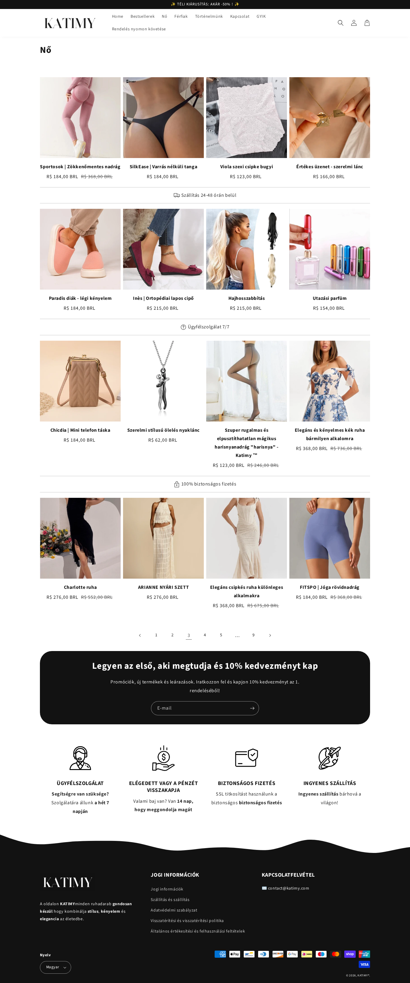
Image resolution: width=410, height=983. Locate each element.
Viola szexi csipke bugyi (246, 166)
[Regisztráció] (252, 708)
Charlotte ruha (80, 587)
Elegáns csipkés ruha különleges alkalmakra (246, 591)
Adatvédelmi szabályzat (174, 910)
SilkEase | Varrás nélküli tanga (163, 166)
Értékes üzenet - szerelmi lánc (329, 166)
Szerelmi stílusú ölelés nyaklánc (163, 430)
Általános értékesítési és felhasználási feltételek (198, 931)
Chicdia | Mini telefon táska (80, 430)
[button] (340, 22)
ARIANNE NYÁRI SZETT (163, 587)
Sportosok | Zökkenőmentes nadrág (80, 166)
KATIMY (362, 975)
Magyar (52, 967)
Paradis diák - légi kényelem (80, 298)
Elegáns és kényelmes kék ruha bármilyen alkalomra (330, 434)
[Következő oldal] (269, 635)
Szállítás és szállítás (170, 900)
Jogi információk (167, 889)
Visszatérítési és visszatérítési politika (187, 921)
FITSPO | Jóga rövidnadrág (330, 587)
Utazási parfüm (330, 298)
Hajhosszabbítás (246, 298)
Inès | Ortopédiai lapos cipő (163, 298)
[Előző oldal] (140, 635)
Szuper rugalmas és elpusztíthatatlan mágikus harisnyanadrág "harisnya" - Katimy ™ (246, 443)
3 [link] (189, 635)
